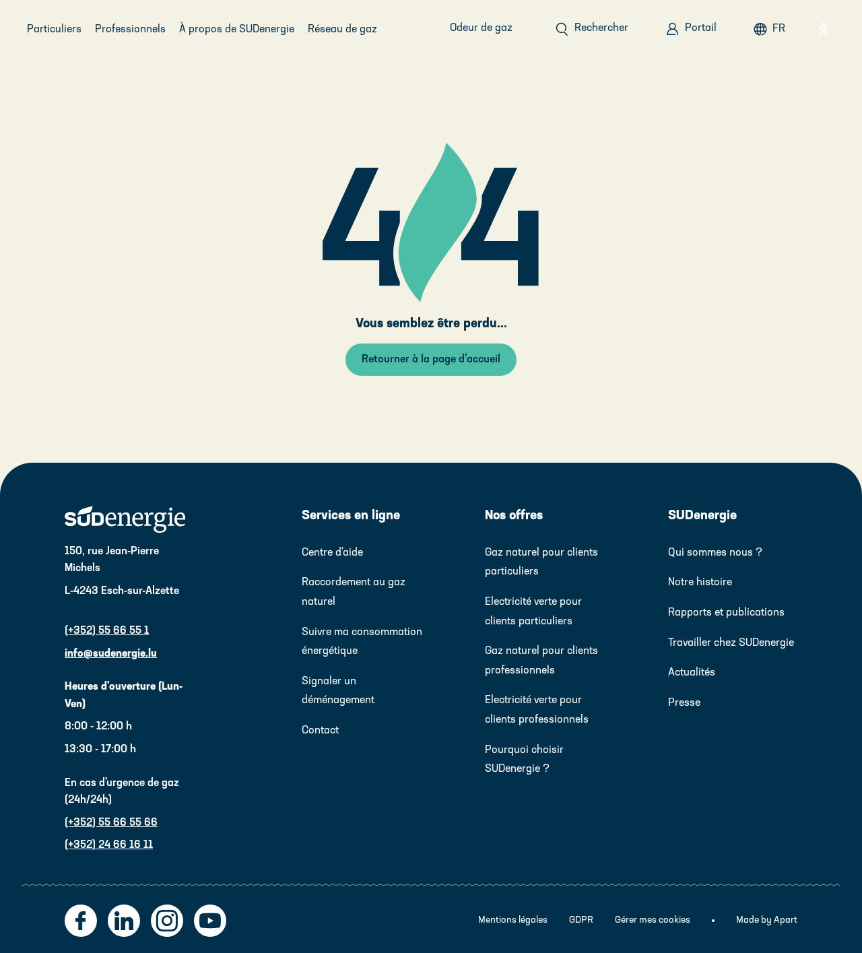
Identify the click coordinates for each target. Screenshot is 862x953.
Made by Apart (766, 920)
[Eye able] (822, 29)
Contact (320, 730)
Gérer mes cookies (652, 920)
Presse (684, 703)
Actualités (691, 672)
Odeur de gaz (481, 28)
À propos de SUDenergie (236, 29)
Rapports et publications (726, 612)
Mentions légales (513, 920)
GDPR (581, 920)
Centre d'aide (332, 553)
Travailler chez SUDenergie (731, 643)
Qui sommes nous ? (715, 553)
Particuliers (54, 29)
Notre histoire (700, 582)
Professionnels (130, 29)
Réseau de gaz (342, 29)
